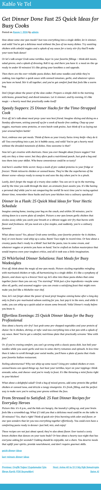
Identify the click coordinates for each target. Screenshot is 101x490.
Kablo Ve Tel (16, 4)
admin (35, 32)
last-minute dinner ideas (15, 456)
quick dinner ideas (12, 450)
